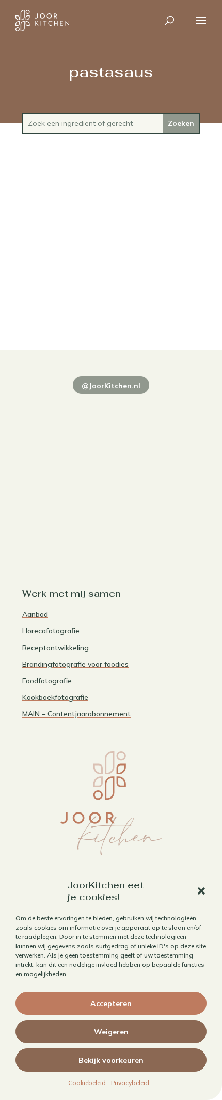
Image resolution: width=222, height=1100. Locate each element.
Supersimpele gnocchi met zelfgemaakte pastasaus (111, 292)
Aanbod (35, 614)
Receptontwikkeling (55, 647)
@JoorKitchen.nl (111, 385)
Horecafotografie (51, 630)
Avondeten (111, 309)
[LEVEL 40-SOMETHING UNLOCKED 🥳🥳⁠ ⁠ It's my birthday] (157, 414)
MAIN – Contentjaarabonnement (76, 714)
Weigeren (111, 1032)
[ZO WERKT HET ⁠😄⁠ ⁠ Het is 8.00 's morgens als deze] (65, 467)
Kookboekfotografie (55, 697)
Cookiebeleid (87, 1083)
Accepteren (111, 1003)
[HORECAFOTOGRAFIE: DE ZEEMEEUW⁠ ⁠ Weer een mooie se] (157, 467)
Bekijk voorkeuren (111, 1060)
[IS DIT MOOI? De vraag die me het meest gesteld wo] (65, 414)
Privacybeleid (130, 1083)
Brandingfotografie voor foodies (75, 664)
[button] (201, 891)
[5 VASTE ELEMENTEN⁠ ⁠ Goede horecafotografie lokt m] (65, 521)
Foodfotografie (47, 680)
